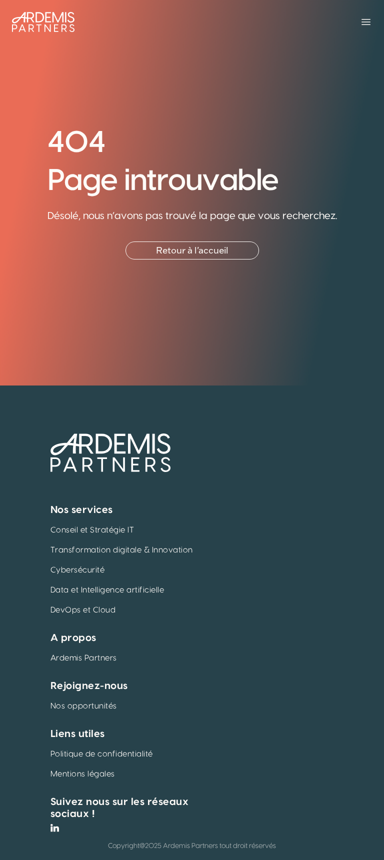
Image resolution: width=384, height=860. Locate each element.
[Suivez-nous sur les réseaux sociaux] (54, 828)
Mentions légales (82, 774)
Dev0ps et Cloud (83, 610)
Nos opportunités (83, 706)
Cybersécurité (77, 570)
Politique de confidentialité (101, 754)
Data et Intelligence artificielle (107, 590)
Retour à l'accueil (192, 250)
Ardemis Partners (83, 658)
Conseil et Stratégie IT (92, 530)
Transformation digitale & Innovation (121, 550)
